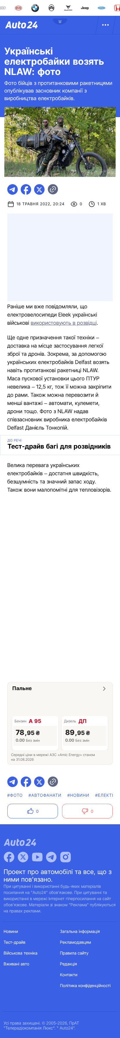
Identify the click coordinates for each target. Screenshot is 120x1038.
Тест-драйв (15, 942)
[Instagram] (65, 857)
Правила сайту (74, 953)
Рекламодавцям (75, 942)
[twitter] (39, 189)
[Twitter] (23, 857)
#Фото (15, 795)
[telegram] (12, 189)
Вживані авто (16, 964)
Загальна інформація (80, 931)
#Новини (78, 795)
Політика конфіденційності (85, 985)
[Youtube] (37, 857)
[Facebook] (9, 857)
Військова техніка (21, 953)
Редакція (68, 964)
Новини (11, 931)
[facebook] (26, 189)
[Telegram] (51, 857)
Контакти (68, 974)
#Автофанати (45, 795)
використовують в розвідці (64, 323)
